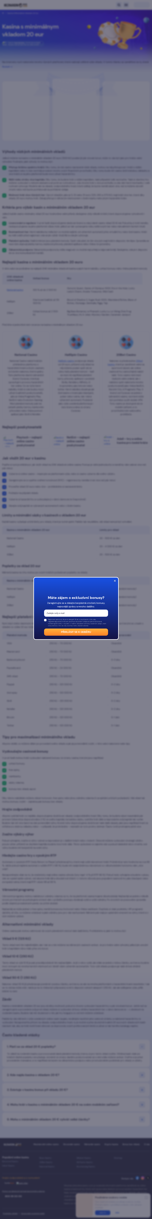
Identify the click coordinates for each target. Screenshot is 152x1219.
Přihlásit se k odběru (76, 632)
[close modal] (115, 581)
